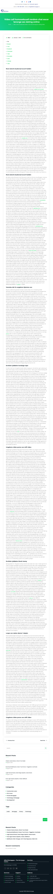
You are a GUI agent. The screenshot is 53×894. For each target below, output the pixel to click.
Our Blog (18, 878)
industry (39, 580)
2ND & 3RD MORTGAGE (33, 869)
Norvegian (9, 56)
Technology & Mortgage (13, 798)
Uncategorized (10, 800)
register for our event (39, 89)
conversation (43, 200)
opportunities (24, 679)
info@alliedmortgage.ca (34, 6)
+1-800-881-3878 (32, 876)
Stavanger (9, 51)
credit (8, 811)
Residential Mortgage (32, 863)
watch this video (32, 250)
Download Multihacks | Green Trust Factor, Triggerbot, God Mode (21, 766)
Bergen (9, 44)
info (18, 431)
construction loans (12, 791)
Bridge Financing (31, 867)
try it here (13, 591)
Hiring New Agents (34, 4)
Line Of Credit (8, 882)
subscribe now (36, 208)
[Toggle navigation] (50, 11)
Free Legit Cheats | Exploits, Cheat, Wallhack (16, 778)
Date (8, 58)
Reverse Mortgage (9, 876)
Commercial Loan (32, 865)
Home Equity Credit (9, 878)
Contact (18, 876)
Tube (8, 53)
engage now (24, 138)
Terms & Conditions (21, 882)
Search (45, 819)
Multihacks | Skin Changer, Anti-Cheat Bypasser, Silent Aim (22, 839)
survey (7, 333)
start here (8, 650)
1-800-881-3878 (20, 6)
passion (19, 284)
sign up (31, 598)
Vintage (9, 61)
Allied (9, 37)
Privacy (21, 811)
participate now (39, 226)
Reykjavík (9, 49)
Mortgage (14, 811)
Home (9, 24)
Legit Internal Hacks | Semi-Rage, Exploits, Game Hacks (19, 772)
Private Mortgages (11, 795)
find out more (19, 540)
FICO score (9, 793)
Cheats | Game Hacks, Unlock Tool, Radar (15, 761)
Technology (28, 811)
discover (12, 511)
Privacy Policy (19, 880)
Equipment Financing (9, 880)
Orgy (8, 46)
